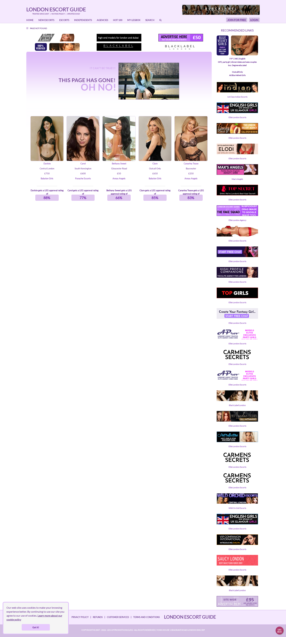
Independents (83, 20)
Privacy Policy (80, 617)
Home (29, 20)
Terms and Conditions (146, 617)
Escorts (64, 20)
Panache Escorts (83, 178)
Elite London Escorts (237, 117)
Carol (83, 163)
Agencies (102, 20)
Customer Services (118, 617)
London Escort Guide (56, 9)
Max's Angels (237, 179)
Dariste (47, 163)
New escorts (46, 20)
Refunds (98, 617)
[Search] (160, 20)
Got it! (35, 627)
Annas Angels (119, 178)
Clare (155, 163)
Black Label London (237, 405)
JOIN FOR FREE (236, 19)
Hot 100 (117, 20)
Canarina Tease (191, 163)
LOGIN (254, 19)
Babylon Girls (47, 178)
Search (149, 20)
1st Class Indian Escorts (237, 97)
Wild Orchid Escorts (237, 508)
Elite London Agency (237, 220)
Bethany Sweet (119, 163)
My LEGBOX (133, 20)
